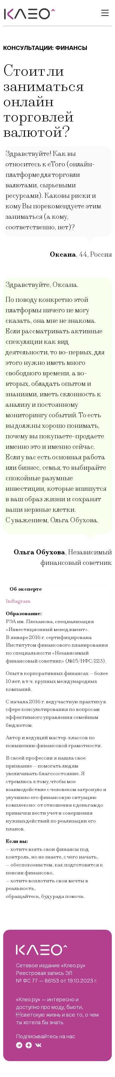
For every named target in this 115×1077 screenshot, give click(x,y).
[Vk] (38, 1045)
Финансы (71, 48)
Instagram (18, 601)
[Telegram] (19, 1045)
